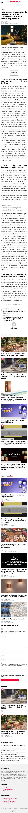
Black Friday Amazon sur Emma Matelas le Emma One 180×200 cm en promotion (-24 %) (13, 399)
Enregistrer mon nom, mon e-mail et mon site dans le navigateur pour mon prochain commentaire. (14, 665)
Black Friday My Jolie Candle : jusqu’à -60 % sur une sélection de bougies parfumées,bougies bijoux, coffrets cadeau (14, 466)
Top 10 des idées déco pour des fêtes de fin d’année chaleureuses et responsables (13, 546)
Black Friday (4, 395)
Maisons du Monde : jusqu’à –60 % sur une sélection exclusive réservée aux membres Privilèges (14, 571)
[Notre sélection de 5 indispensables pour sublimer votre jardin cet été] (14, 344)
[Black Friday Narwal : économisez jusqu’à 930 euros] (14, 411)
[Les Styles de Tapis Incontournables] (14, 609)
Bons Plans (4, 372)
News (2, 351)
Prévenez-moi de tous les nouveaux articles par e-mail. (14, 676)
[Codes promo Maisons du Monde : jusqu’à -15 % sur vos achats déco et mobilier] (14, 365)
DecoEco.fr (15, 1)
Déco (19, 418)
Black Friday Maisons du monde (11, 799)
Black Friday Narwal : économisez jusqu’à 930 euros (12, 421)
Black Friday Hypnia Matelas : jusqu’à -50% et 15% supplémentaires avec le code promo (13, 443)
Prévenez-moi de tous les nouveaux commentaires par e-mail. (10, 670)
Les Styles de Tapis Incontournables (13, 619)
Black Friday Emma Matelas (10, 798)
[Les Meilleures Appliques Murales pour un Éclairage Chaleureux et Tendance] (14, 586)
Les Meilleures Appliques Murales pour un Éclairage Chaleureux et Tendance (14, 596)
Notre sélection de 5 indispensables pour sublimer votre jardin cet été (13, 354)
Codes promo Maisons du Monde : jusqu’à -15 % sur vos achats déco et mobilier (13, 376)
